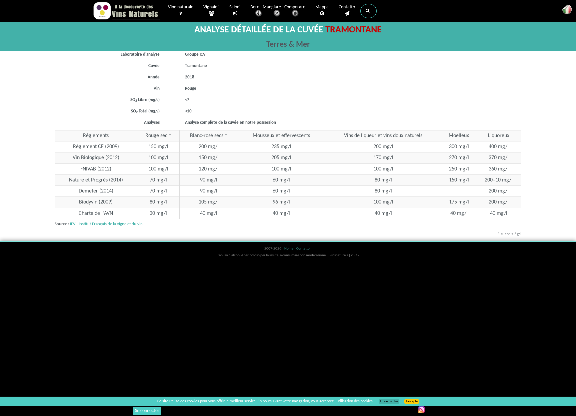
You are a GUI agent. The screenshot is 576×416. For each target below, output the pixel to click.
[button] (368, 11)
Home (289, 249)
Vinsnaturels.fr (126, 11)
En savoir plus (389, 401)
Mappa (322, 7)
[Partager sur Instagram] (421, 410)
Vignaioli (211, 7)
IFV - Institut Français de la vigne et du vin (106, 224)
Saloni (234, 7)
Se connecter (147, 410)
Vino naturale (180, 7)
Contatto (347, 7)
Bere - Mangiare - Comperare (277, 7)
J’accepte (412, 401)
